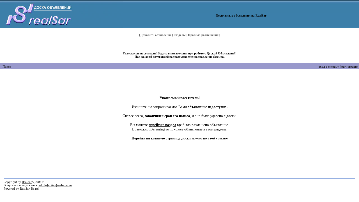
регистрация (349, 66)
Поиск (7, 66)
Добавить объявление (156, 34)
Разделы (180, 34)
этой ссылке (218, 138)
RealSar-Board (29, 188)
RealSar (27, 181)
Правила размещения (203, 34)
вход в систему (329, 66)
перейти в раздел (162, 125)
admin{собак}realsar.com (55, 185)
